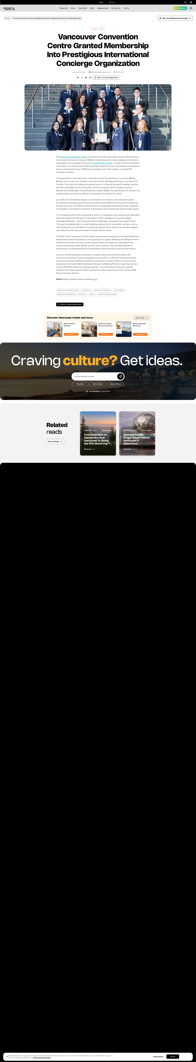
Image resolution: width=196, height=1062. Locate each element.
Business (112, 2)
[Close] (7, 1056)
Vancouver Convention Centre (73, 157)
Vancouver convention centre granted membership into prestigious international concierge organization (47, 18)
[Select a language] (191, 2)
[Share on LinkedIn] (86, 77)
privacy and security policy (42, 1057)
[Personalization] (191, 8)
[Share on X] (82, 77)
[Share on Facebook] (78, 77)
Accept (172, 1056)
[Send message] (120, 376)
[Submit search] (185, 2)
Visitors (101, 2)
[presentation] (95, 28)
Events (7, 18)
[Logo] (9, 8)
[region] (98, 1057)
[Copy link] (90, 77)
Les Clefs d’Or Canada (102, 163)
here (95, 279)
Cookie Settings (158, 1056)
